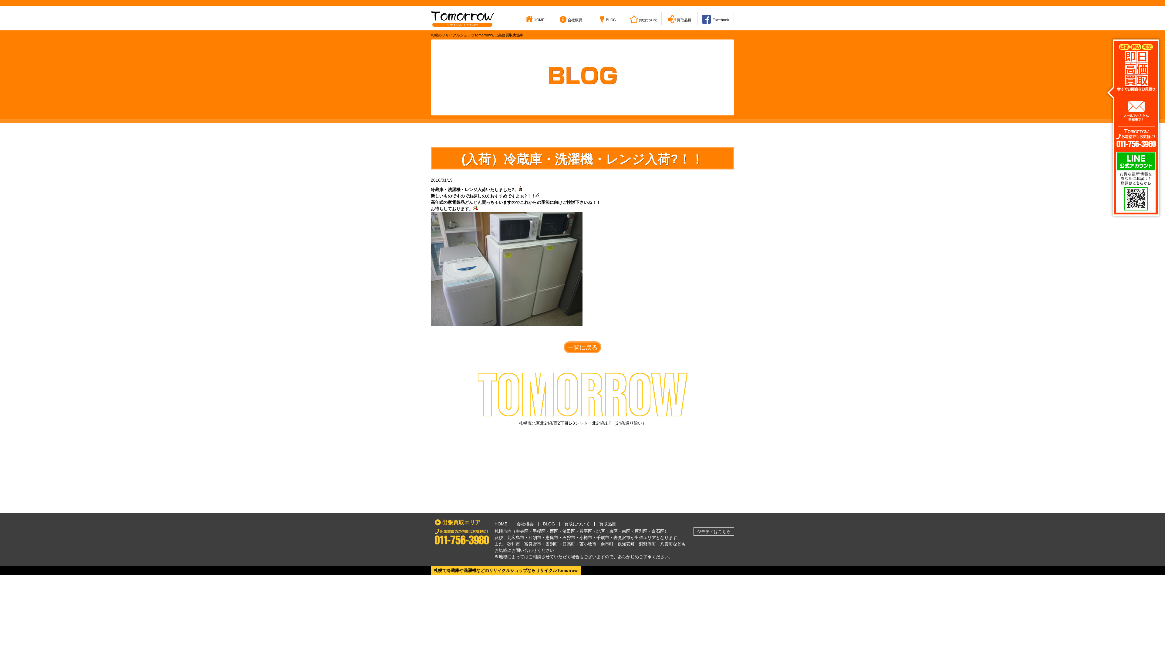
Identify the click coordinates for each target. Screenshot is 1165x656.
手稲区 (539, 531)
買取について (577, 523)
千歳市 (602, 537)
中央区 (522, 531)
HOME (501, 523)
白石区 (658, 531)
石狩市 (568, 537)
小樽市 (585, 537)
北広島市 (515, 537)
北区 (600, 531)
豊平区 (585, 531)
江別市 (534, 537)
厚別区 (641, 531)
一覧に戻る (582, 347)
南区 (626, 531)
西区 (554, 531)
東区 (613, 531)
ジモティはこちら (714, 531)
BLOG (549, 523)
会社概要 (525, 523)
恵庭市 (551, 537)
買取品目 (607, 523)
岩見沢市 (621, 537)
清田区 (568, 531)
